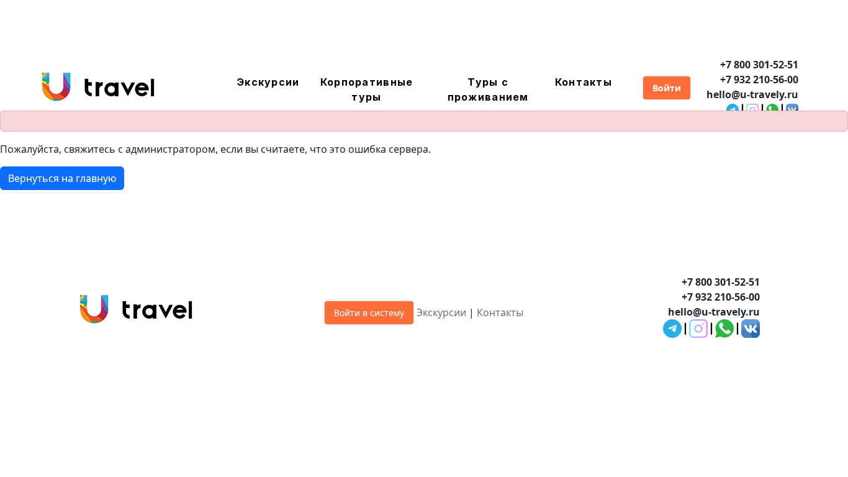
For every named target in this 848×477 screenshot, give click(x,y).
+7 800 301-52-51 (759, 64)
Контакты (583, 82)
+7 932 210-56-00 (759, 79)
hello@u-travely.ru (752, 94)
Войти (666, 88)
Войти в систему (369, 313)
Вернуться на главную (62, 178)
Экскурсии (268, 82)
